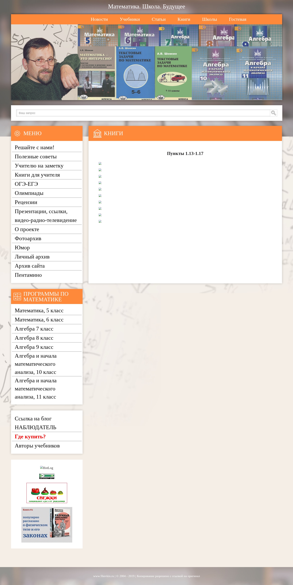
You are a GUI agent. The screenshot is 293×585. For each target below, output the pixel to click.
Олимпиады (29, 193)
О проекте (27, 229)
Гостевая (237, 19)
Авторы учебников (37, 446)
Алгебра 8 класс (34, 338)
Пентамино (28, 275)
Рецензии (26, 202)
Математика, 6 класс (39, 320)
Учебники (130, 19)
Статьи (159, 19)
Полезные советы (36, 156)
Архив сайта (30, 266)
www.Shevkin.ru (103, 576)
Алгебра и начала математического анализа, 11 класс (36, 388)
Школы (209, 19)
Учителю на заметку (39, 166)
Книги (184, 19)
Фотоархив (28, 238)
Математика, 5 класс (39, 310)
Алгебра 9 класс (34, 347)
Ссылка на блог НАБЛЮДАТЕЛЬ (35, 422)
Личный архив (32, 257)
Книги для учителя (37, 175)
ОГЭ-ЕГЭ (26, 184)
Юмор (22, 247)
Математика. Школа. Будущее (146, 6)
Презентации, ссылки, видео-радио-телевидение (46, 215)
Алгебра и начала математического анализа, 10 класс (36, 364)
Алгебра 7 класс (34, 329)
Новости (99, 19)
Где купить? (30, 436)
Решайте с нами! (34, 147)
